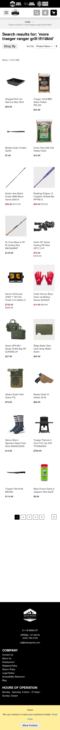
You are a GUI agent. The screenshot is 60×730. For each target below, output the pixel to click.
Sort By (30, 46)
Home (27, 22)
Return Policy (8, 669)
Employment (8, 662)
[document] (30, 720)
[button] (45, 13)
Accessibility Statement (13, 676)
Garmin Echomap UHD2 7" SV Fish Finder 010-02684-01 (15, 294)
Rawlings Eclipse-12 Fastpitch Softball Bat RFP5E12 (44, 194)
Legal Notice (8, 673)
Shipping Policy (9, 666)
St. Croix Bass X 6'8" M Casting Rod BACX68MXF (15, 242)
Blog (4, 680)
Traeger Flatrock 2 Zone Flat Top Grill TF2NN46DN (42, 441)
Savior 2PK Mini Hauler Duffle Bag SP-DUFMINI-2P (15, 346)
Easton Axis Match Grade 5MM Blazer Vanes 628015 (14, 194)
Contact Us (7, 655)
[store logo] (19, 12)
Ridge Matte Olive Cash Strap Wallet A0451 (42, 346)
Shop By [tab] (9, 46)
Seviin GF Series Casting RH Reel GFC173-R (41, 242)
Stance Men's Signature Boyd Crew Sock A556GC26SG (15, 441)
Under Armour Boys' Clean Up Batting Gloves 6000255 (43, 294)
